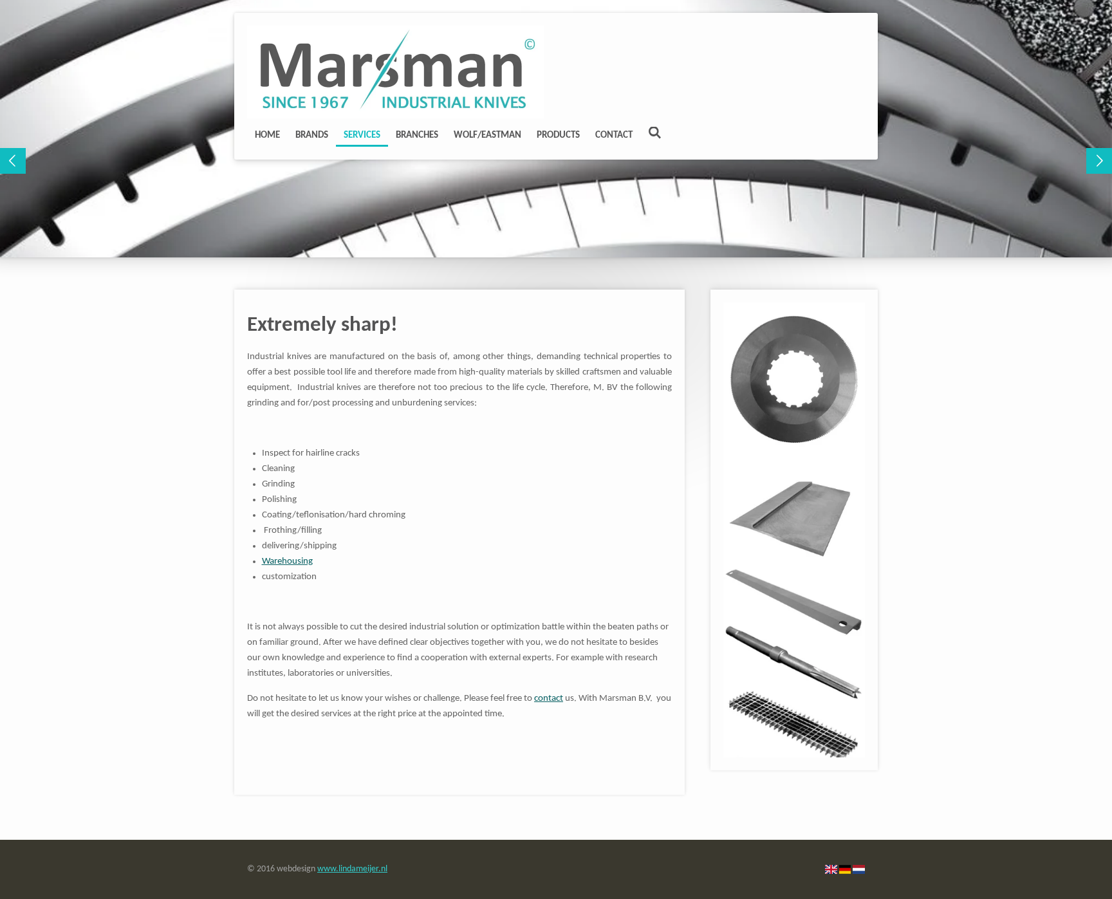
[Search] (654, 134)
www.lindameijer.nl (352, 869)
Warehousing (287, 561)
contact (548, 698)
